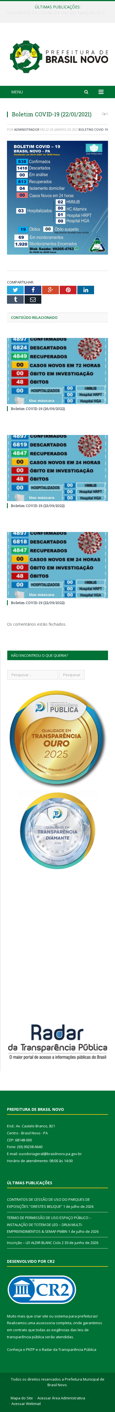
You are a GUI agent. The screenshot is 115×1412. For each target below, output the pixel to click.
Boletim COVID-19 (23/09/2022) (38, 505)
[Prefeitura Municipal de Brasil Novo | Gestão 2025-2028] (59, 55)
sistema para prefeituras (75, 1316)
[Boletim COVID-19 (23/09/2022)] (57, 468)
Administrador (26, 129)
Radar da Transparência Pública (69, 1349)
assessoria (45, 1322)
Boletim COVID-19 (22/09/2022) (38, 602)
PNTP (30, 1349)
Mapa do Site (22, 1398)
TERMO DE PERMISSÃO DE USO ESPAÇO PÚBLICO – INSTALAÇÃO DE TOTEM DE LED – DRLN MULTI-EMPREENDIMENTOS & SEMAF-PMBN (59, 12)
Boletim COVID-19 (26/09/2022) (38, 408)
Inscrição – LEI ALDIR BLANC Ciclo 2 (35, 1242)
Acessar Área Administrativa (61, 1398)
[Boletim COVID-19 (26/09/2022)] (57, 371)
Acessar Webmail (26, 1403)
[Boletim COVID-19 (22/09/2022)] (57, 565)
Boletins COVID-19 (93, 129)
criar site (41, 1316)
